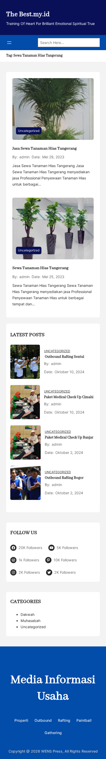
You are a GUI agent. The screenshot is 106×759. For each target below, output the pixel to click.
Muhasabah (30, 620)
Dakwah (27, 614)
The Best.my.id (28, 14)
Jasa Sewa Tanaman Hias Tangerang (44, 148)
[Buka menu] (9, 43)
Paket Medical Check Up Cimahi (68, 397)
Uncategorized (28, 131)
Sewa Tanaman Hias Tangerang (40, 268)
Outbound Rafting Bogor (64, 478)
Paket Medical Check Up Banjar (69, 437)
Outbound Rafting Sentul (64, 357)
